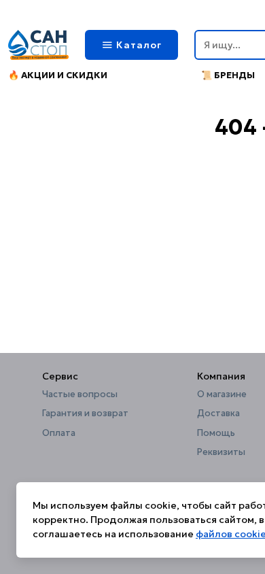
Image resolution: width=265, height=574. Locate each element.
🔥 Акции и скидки (57, 75)
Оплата (58, 433)
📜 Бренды (228, 75)
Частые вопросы (80, 394)
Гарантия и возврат (85, 413)
